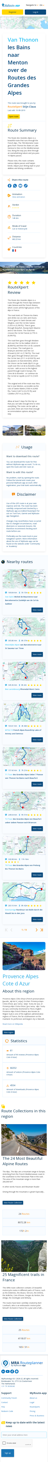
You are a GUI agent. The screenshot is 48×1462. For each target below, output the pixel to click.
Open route (13, 116)
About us (33, 1398)
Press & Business (37, 1415)
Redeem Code (7, 1411)
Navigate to (31, 5)
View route (37, 610)
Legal (32, 1402)
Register (12, 12)
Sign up (8, 1453)
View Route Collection (13, 1202)
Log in (35, 12)
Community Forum (9, 1398)
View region (8, 1032)
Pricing (32, 1411)
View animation (18, 197)
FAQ (3, 1407)
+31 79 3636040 (8, 1386)
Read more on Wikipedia (13, 1024)
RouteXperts (35, 1407)
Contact (4, 1402)
